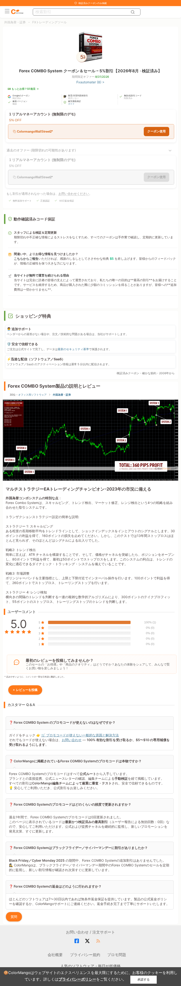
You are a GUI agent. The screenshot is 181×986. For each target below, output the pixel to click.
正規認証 (45, 200)
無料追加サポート (22, 200)
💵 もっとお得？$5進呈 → (23, 88)
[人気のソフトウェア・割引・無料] (17, 11)
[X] (88, 941)
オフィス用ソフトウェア (32, 394)
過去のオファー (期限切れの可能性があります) (41, 150)
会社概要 (55, 954)
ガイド (71, 103)
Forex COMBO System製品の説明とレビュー (54, 386)
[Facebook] (77, 941)
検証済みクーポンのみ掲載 (92, 3)
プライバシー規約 (85, 954)
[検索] (133, 12)
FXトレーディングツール (49, 22)
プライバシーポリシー (77, 979)
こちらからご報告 (26, 258)
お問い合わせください (73, 193)
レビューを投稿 (25, 690)
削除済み (128, 98)
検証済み (16, 98)
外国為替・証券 (15, 22)
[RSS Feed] (99, 941)
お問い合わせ (72, 740)
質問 (14, 917)
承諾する (143, 979)
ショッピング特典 (33, 316)
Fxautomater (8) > (90, 82)
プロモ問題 (116, 954)
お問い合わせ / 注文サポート (90, 932)
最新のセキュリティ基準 (73, 349)
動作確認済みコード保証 (34, 219)
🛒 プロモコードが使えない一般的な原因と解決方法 (80, 735)
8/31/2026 (102, 76)
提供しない (73, 98)
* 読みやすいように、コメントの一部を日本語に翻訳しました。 (35, 676)
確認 (14, 103)
